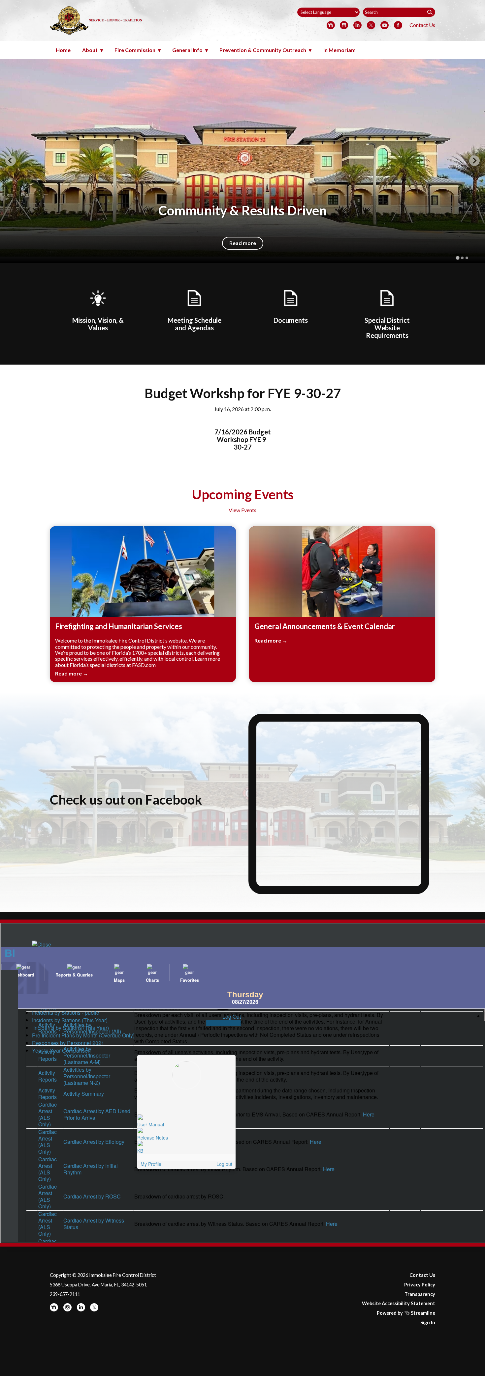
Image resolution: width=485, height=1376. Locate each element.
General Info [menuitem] (187, 50)
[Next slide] (474, 160)
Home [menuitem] (63, 50)
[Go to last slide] (10, 160)
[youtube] (384, 25)
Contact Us (422, 25)
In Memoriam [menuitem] (339, 50)
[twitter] (371, 25)
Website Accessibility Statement (398, 1303)
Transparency (419, 1294)
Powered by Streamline (406, 1313)
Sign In (427, 1322)
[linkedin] (357, 25)
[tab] (457, 258)
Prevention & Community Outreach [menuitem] (262, 50)
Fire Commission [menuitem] (134, 50)
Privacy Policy (419, 1284)
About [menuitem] (90, 50)
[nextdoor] (331, 25)
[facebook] (398, 25)
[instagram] (344, 25)
